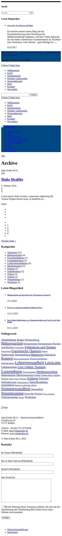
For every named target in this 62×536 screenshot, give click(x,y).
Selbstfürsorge (9, 382)
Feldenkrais (19, 348)
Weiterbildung (14, 279)
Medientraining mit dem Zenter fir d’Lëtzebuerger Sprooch (28, 295)
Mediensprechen (46, 371)
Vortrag (10, 276)
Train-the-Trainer (33, 393)
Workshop (12, 282)
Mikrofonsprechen (25, 375)
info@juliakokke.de (18, 431)
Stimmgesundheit (15, 388)
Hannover (37, 354)
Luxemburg (11, 371)
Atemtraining (8, 339)
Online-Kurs (47, 375)
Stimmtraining (12, 393)
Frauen (44, 351)
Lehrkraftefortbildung (17, 263)
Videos (10, 274)
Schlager (32, 378)
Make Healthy (12, 179)
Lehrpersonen (9, 367)
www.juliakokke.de (19, 433)
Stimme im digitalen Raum (26, 385)
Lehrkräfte (53, 363)
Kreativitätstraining (21, 359)
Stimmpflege (37, 389)
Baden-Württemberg (28, 339)
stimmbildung (7, 385)
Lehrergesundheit (29, 362)
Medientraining (14, 266)
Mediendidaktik (29, 372)
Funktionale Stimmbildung (15, 354)
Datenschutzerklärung (17, 529)
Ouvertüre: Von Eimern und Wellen (20, 25)
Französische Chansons (26, 351)
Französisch (6, 351)
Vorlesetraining (9, 397)
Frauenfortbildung (15, 258)
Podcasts (23, 379)
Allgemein (12, 252)
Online (37, 375)
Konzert (7, 358)
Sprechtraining (38, 382)
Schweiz (44, 378)
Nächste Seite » (8, 241)
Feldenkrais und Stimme (40, 347)
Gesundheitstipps (15, 260)
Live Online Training (32, 367)
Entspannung (30, 343)
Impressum (12, 532)
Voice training (49, 394)
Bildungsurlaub (14, 255)
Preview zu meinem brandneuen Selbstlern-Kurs (24, 307)
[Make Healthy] (3, 173)
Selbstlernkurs (14, 271)
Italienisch (50, 354)
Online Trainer (14, 379)
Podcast (11, 268)
